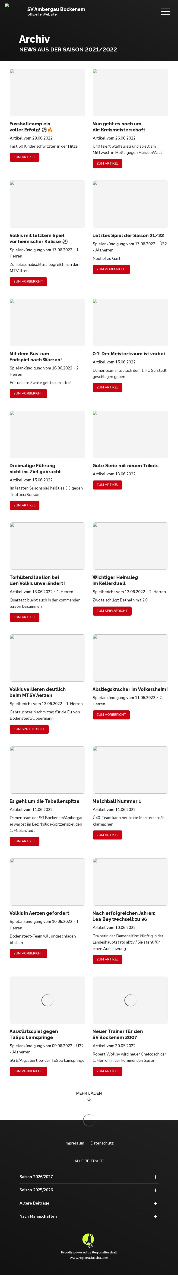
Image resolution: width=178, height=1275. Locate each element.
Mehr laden (89, 1093)
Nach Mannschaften (38, 1216)
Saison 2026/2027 (36, 1177)
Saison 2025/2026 (36, 1190)
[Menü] (165, 12)
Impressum (74, 1143)
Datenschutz (102, 1143)
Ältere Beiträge (34, 1203)
